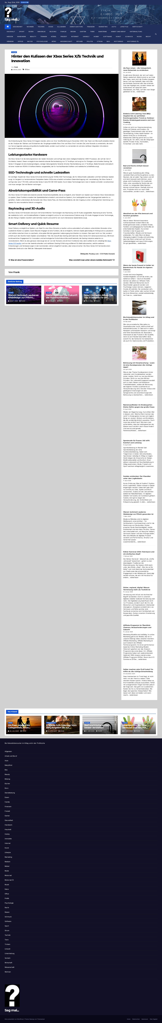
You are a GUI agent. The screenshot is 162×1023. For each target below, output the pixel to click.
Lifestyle (124, 27)
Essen (31, 31)
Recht (148, 36)
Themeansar (41, 1019)
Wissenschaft (66, 41)
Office (20, 41)
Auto (114, 27)
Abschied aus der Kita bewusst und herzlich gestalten (134, 727)
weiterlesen (141, 92)
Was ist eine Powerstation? (22, 260)
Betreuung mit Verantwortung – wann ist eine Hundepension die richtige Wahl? (139, 365)
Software (107, 36)
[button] (156, 34)
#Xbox (27, 69)
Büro (54, 41)
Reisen (73, 31)
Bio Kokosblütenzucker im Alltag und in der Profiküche (25, 743)
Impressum (145, 1019)
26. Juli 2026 (14, 731)
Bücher (79, 41)
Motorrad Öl (133, 41)
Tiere (92, 31)
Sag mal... (12, 19)
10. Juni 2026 (52, 731)
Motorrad (118, 41)
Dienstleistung (76, 27)
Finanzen (91, 27)
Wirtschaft (137, 27)
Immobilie (41, 31)
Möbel (53, 36)
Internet (75, 36)
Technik (41, 27)
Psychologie (42, 41)
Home (128, 1019)
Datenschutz (136, 1019)
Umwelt (86, 36)
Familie (63, 31)
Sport (21, 31)
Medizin (10, 36)
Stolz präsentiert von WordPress (14, 1019)
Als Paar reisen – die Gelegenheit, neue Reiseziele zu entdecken (21, 727)
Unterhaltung (136, 31)
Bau (108, 41)
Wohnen (30, 27)
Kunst (118, 36)
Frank (16, 67)
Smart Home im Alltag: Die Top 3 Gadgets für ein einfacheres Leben (98, 297)
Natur (30, 41)
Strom (100, 41)
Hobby (96, 36)
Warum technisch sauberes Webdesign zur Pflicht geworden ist (23, 297)
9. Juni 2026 (90, 731)
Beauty (33, 36)
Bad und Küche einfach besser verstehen (97, 726)
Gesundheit (18, 27)
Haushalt (11, 31)
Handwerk (21, 36)
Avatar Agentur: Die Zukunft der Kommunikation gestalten (61, 297)
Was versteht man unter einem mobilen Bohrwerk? (91, 260)
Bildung (53, 31)
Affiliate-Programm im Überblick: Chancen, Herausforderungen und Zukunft (137, 627)
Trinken (43, 36)
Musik (139, 36)
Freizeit (64, 36)
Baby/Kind (103, 31)
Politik (90, 41)
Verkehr (10, 41)
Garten (83, 31)
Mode (50, 27)
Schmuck (129, 36)
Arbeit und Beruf (118, 31)
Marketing (103, 27)
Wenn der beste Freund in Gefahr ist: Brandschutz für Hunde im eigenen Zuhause (138, 267)
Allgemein (61, 27)
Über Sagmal (153, 1019)
